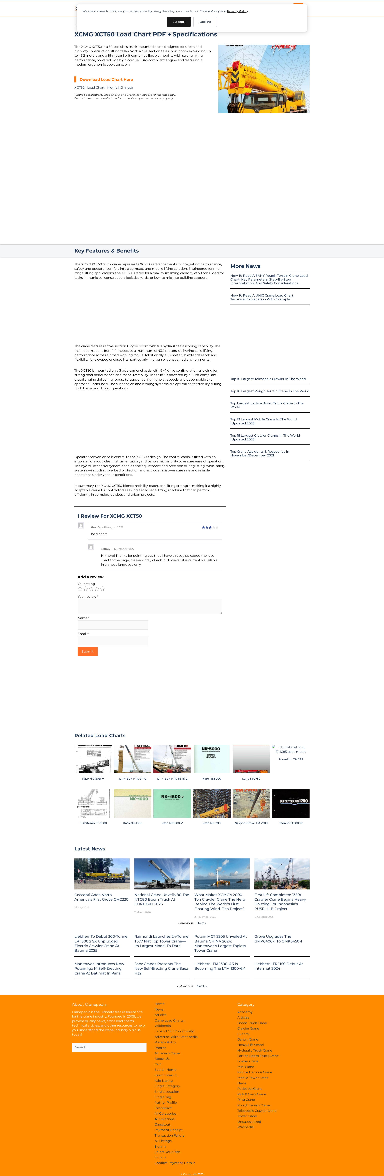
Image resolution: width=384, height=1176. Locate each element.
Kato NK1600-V (172, 823)
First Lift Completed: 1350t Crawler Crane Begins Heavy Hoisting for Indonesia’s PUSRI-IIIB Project (280, 902)
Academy (245, 1012)
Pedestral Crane (249, 1089)
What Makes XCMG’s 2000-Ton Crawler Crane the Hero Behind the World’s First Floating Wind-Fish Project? (219, 902)
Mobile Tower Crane (253, 1078)
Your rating (86, 584)
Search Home (165, 1070)
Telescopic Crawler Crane (257, 1111)
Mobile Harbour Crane (254, 1072)
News (159, 1009)
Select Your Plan (167, 1152)
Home (160, 1004)
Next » (201, 923)
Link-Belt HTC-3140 (132, 778)
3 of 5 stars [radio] (91, 588)
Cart (158, 1064)
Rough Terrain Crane (253, 1105)
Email (83, 634)
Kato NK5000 (211, 778)
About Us (162, 1059)
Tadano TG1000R (291, 823)
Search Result (166, 1075)
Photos (160, 1048)
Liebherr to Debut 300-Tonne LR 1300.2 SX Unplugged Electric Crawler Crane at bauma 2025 (100, 943)
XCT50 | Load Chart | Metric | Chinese (103, 87)
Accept (178, 22)
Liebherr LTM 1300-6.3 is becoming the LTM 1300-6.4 (220, 966)
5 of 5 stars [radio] (102, 588)
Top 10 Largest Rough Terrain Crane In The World (269, 391)
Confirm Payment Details (175, 1163)
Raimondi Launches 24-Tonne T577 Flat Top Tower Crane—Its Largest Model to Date (161, 941)
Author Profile (166, 1102)
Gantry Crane (247, 1039)
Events (243, 1034)
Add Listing (164, 1081)
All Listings (163, 1141)
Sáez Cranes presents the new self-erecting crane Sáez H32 (161, 968)
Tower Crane (247, 1116)
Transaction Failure (170, 1135)
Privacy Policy (237, 11)
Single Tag (163, 1097)
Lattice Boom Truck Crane (258, 1056)
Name (83, 618)
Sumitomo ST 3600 (93, 823)
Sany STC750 (251, 778)
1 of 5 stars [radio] (80, 588)
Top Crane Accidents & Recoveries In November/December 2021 (259, 453)
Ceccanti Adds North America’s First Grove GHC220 (101, 897)
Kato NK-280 (212, 823)
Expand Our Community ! (175, 1031)
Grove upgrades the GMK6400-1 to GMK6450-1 (278, 938)
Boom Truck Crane (252, 1023)
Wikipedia (163, 1026)
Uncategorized (249, 1122)
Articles (160, 1015)
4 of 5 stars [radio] (96, 588)
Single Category (167, 1086)
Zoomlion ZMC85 (291, 759)
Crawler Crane (248, 1028)
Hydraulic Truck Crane (254, 1050)
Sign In (160, 1146)
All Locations (165, 1119)
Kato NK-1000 (132, 823)
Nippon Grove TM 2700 (251, 823)
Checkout (162, 1124)
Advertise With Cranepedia (176, 1037)
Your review (88, 597)
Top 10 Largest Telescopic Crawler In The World (268, 379)
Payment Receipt (169, 1130)
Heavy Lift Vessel (250, 1045)
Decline (205, 22)
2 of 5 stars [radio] (85, 588)
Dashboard (163, 1108)
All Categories (165, 1113)
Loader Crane (247, 1061)
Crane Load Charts (169, 1020)
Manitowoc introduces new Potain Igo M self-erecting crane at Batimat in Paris (99, 968)
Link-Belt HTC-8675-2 (172, 778)
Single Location (167, 1092)
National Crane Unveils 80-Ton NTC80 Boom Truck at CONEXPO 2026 (161, 899)
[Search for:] (109, 1047)
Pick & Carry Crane (251, 1094)
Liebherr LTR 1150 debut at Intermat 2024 (278, 966)
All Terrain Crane (167, 1053)
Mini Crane (245, 1067)
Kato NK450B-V (93, 778)
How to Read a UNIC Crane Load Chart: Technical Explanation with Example (262, 297)
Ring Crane (246, 1100)
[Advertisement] (264, 147)
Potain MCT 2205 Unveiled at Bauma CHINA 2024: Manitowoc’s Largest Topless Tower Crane (220, 943)
